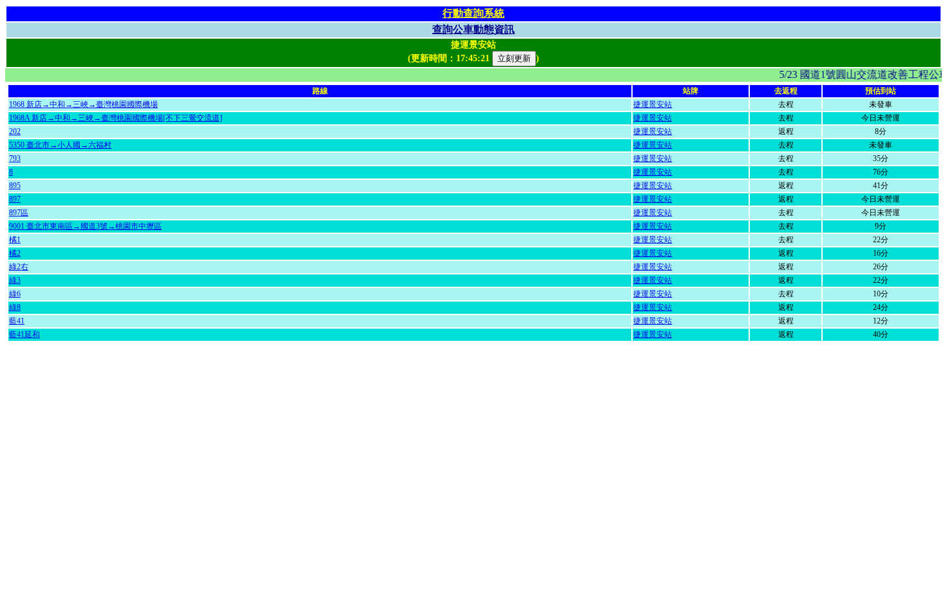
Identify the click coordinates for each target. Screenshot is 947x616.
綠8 (15, 307)
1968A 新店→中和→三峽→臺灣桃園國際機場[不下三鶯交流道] (115, 117)
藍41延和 (24, 334)
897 (15, 199)
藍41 (16, 320)
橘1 (15, 239)
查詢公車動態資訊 (473, 29)
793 (15, 158)
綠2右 (18, 266)
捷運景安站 (652, 104)
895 (15, 185)
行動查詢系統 (473, 13)
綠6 (15, 293)
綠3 (15, 280)
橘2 (15, 253)
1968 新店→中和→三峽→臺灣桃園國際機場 (83, 104)
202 (15, 131)
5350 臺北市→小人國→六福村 (60, 144)
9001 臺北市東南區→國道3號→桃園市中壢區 (85, 226)
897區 (18, 212)
